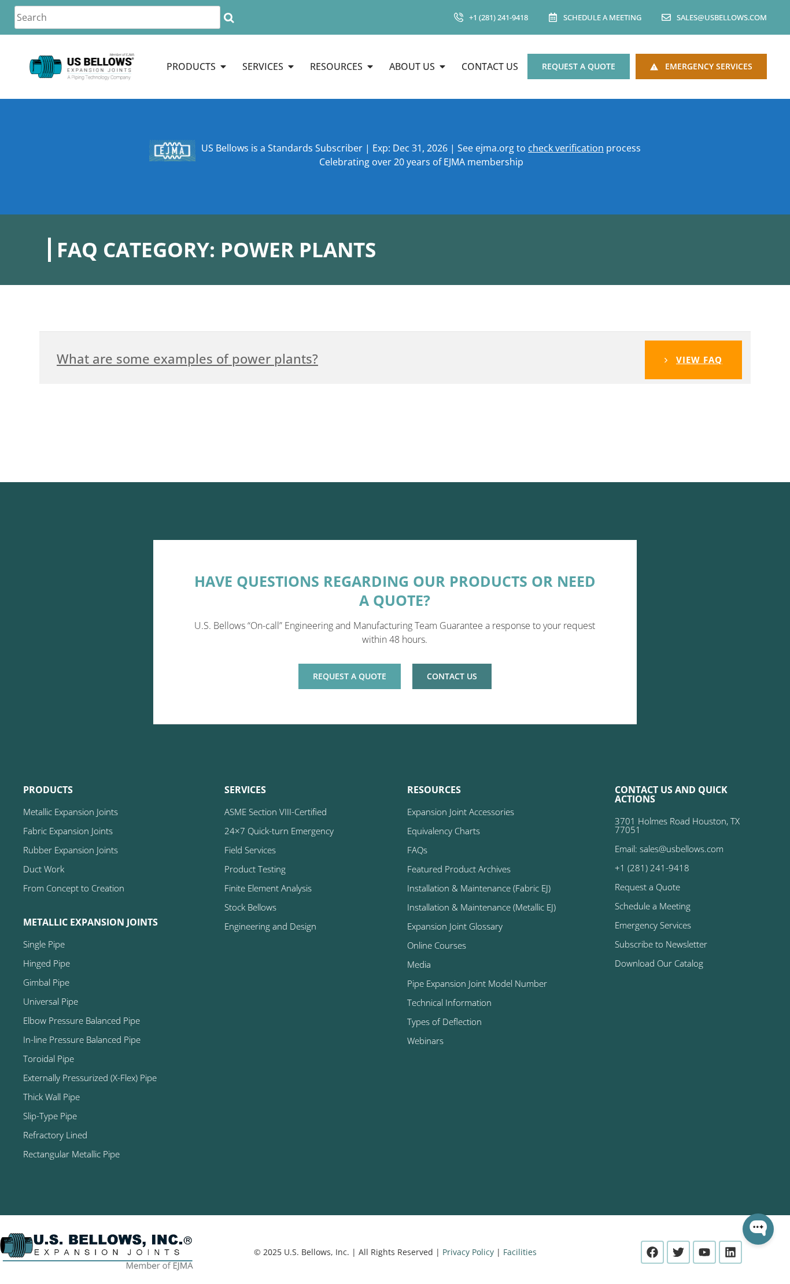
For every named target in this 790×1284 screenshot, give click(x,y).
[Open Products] (223, 66)
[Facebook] (652, 1252)
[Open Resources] (370, 66)
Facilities (520, 1251)
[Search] (228, 17)
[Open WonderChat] (758, 1229)
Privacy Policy (468, 1251)
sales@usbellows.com (722, 17)
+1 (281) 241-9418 (498, 17)
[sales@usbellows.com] (666, 17)
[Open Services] (291, 66)
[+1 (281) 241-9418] (458, 17)
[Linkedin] (730, 1252)
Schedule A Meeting (602, 17)
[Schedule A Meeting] (553, 17)
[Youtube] (704, 1252)
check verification (566, 148)
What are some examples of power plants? (187, 358)
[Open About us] (442, 66)
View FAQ (699, 359)
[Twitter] (678, 1252)
